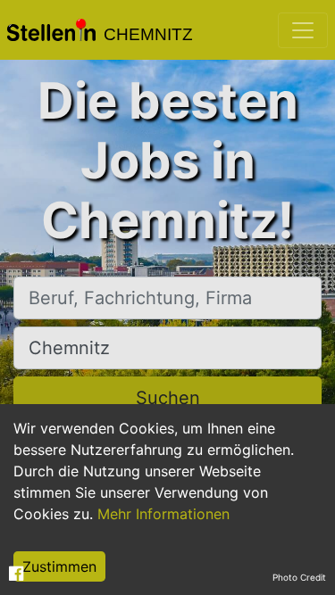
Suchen (168, 398)
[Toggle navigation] (303, 30)
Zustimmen (59, 566)
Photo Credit (299, 577)
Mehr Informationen (163, 514)
